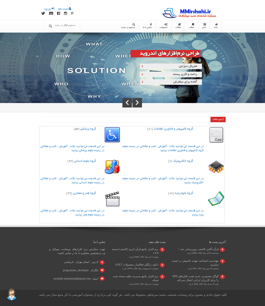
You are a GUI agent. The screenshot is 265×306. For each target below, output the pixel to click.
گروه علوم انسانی (85, 161)
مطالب (191, 27)
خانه (216, 27)
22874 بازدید (127, 268)
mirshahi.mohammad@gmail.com (72, 278)
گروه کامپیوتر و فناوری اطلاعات (173, 129)
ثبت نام (62, 9)
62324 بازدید (134, 284)
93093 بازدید (192, 253)
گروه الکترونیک (183, 161)
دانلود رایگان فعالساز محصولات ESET (136, 264)
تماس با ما (147, 27)
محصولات (163, 27)
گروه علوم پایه (184, 193)
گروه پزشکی (88, 129)
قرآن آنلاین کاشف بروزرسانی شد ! (198, 249)
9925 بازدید (192, 268)
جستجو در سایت (128, 27)
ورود (47, 9)
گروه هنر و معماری (84, 193)
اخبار (204, 27)
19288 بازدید (134, 257)
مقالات (178, 27)
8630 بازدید (193, 284)
